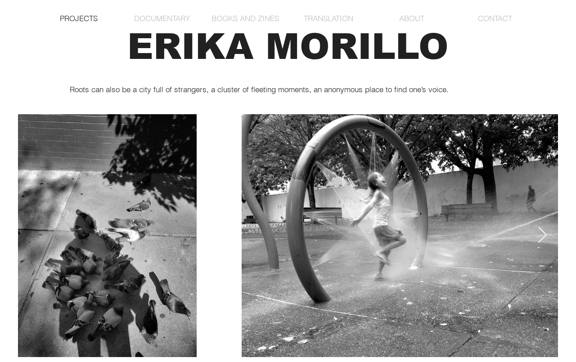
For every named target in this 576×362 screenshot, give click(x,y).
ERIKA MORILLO (288, 47)
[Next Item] (542, 235)
